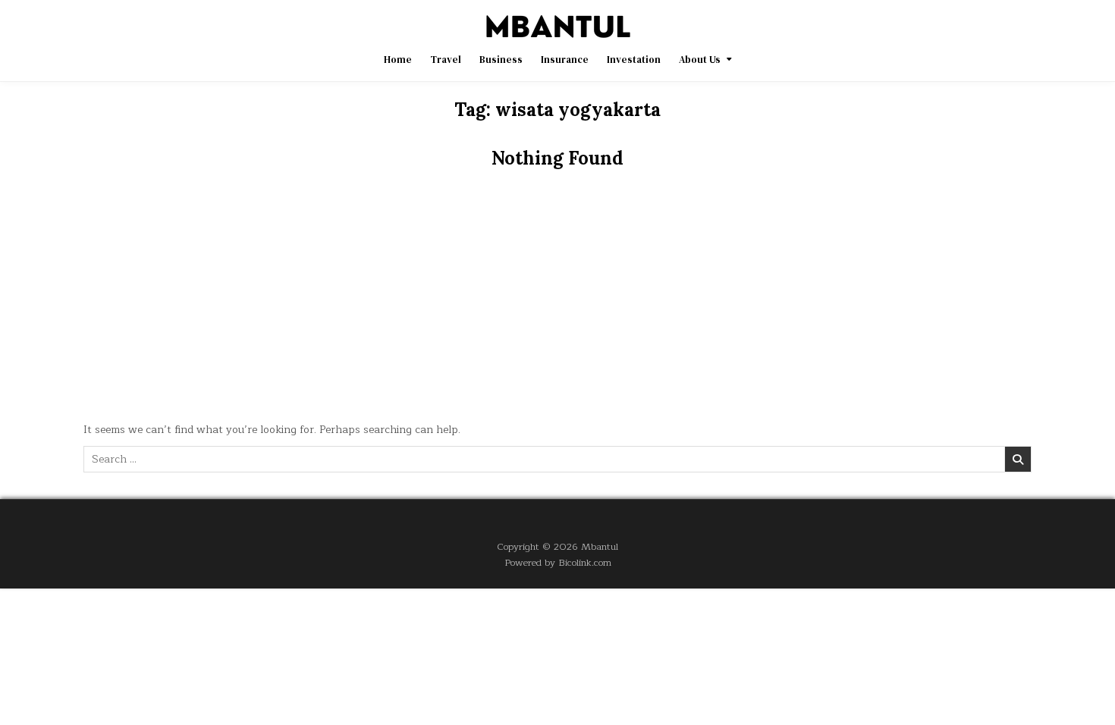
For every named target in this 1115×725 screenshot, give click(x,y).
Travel (445, 59)
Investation (634, 59)
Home (398, 59)
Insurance (565, 59)
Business (501, 59)
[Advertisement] (557, 300)
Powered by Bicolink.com (557, 562)
